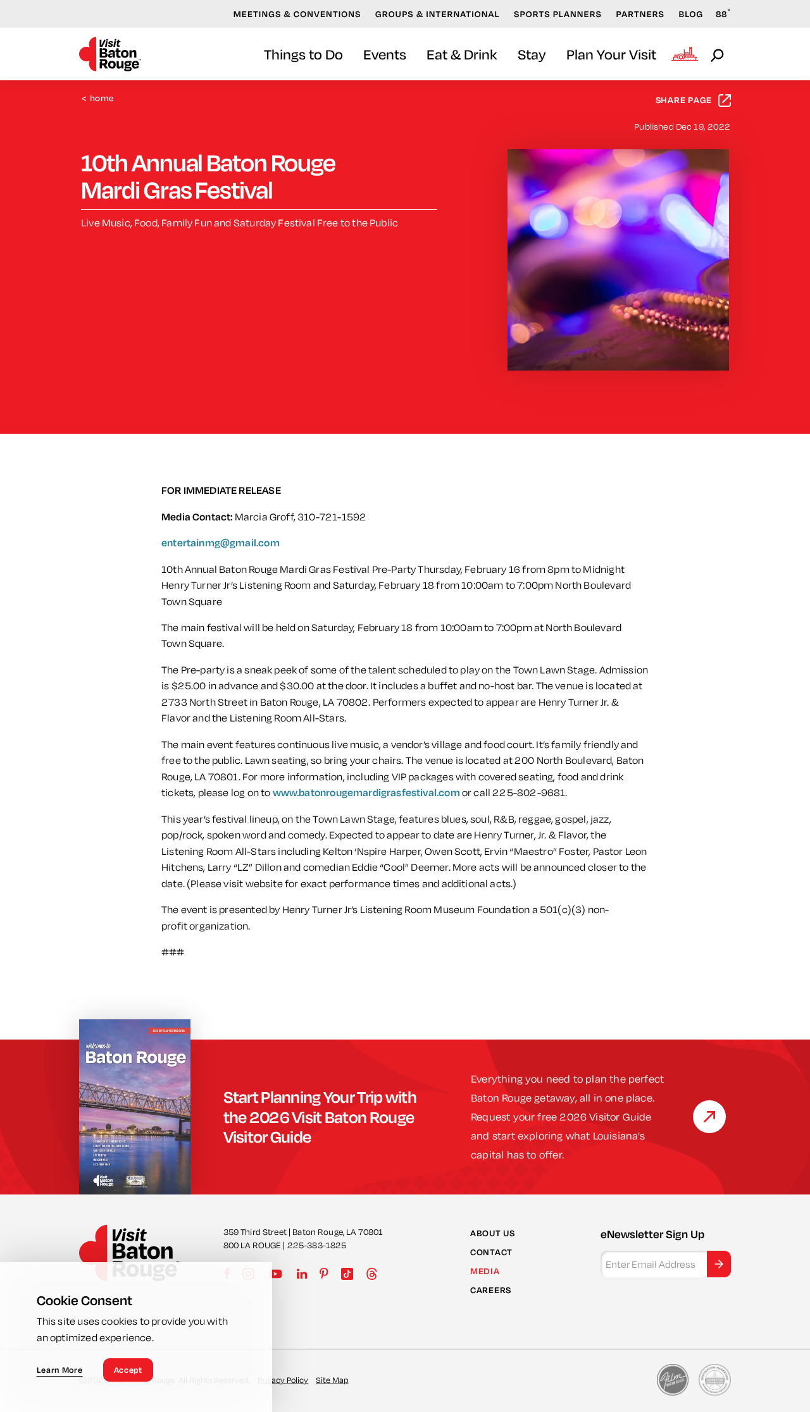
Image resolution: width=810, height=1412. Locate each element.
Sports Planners (558, 14)
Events (384, 54)
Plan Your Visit (611, 54)
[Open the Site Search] (718, 54)
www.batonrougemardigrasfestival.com (366, 792)
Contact (491, 1252)
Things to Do (303, 54)
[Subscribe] (719, 1264)
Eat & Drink (462, 54)
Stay (532, 54)
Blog (691, 14)
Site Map (332, 1380)
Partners (640, 14)
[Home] (110, 54)
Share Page (684, 100)
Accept (128, 1370)
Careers (490, 1290)
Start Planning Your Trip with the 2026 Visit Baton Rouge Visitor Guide (320, 1116)
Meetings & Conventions (297, 14)
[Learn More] (709, 1116)
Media (485, 1271)
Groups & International (437, 14)
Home (98, 98)
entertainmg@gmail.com (220, 542)
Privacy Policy (283, 1380)
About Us (492, 1233)
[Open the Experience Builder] (684, 54)
